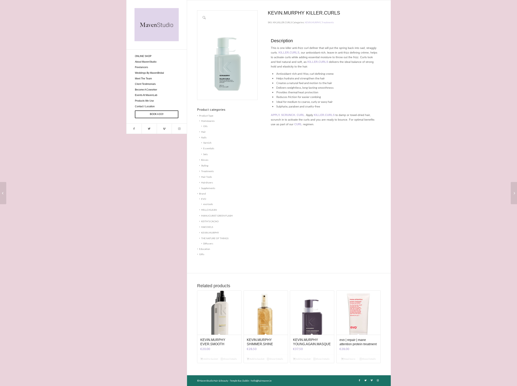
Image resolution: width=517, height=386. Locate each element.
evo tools (208, 204)
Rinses (204, 159)
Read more (349, 359)
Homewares (208, 120)
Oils (205, 126)
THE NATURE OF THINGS (214, 238)
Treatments (207, 171)
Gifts (201, 254)
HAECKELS (207, 226)
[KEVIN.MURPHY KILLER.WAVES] (514, 193)
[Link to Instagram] (179, 129)
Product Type (206, 115)
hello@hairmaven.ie (261, 380)
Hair (203, 131)
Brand (202, 193)
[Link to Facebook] (134, 129)
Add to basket (210, 359)
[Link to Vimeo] (164, 129)
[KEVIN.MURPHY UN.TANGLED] (3, 193)
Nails (204, 137)
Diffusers (208, 243)
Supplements (208, 188)
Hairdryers (207, 182)
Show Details (230, 359)
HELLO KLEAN (209, 209)
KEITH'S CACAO (210, 221)
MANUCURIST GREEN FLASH (217, 215)
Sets (205, 154)
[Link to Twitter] (149, 129)
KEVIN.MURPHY (210, 232)
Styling (204, 165)
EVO (203, 198)
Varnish (207, 142)
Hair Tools (206, 176)
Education (204, 248)
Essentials (208, 148)
